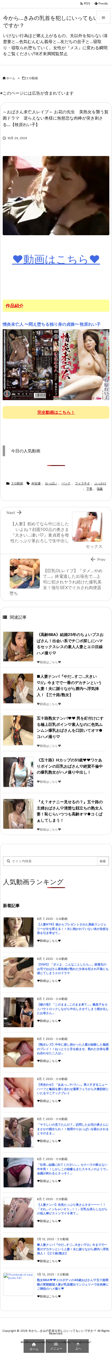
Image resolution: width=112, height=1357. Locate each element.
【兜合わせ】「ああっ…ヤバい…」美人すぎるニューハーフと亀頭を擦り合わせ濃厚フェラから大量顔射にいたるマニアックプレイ (73, 1089)
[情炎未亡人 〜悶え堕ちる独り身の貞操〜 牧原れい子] (56, 364)
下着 (89, 488)
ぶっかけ (100, 483)
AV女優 (36, 483)
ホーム (10, 78)
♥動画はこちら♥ (56, 259)
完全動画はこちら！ (56, 412)
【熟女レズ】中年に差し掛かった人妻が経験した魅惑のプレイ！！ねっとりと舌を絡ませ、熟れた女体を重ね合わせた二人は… (73, 1049)
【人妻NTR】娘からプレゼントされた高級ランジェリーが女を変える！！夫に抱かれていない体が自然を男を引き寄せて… (73, 928)
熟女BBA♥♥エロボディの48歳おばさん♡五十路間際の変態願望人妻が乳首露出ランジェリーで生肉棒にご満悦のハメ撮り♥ (73, 1284)
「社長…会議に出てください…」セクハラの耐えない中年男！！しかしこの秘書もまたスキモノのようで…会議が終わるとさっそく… (72, 1169)
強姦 (100, 488)
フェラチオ (82, 483)
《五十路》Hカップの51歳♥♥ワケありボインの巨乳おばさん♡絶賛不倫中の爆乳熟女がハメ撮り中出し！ (70, 766)
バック (66, 483)
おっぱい (51, 483)
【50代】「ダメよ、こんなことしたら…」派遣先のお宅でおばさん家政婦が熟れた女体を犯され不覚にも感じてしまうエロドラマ (73, 969)
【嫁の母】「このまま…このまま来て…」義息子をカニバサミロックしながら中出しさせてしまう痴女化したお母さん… (73, 1009)
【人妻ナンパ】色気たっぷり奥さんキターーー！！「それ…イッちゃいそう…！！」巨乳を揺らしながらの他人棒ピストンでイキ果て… (72, 1209)
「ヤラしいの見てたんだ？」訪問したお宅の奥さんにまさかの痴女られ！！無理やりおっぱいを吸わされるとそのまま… (73, 1129)
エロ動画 (32, 78)
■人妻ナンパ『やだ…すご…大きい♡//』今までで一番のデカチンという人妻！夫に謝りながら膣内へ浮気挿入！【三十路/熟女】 (73, 1249)
